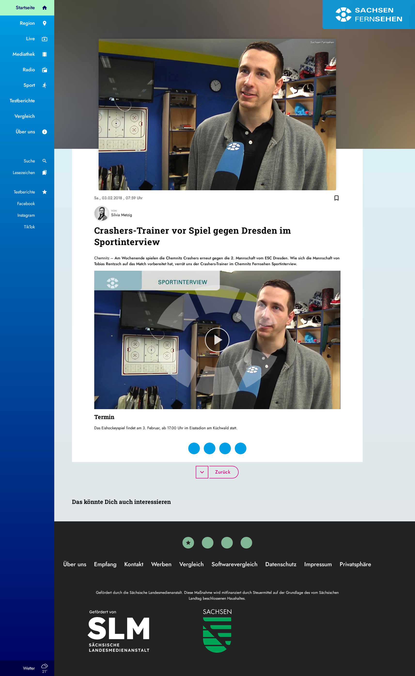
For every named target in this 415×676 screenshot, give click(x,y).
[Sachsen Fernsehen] (368, 14)
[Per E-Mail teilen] (240, 448)
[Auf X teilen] (209, 448)
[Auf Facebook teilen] (194, 448)
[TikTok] (246, 543)
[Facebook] (207, 543)
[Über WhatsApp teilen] (225, 448)
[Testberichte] (188, 543)
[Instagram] (227, 543)
